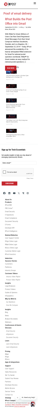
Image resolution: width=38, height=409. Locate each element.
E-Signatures (9, 215)
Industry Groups (10, 270)
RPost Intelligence (11, 231)
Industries (8, 258)
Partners (8, 382)
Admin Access (10, 388)
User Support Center (12, 238)
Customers (9, 264)
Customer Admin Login (12, 251)
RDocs (7, 359)
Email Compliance (11, 218)
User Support (9, 369)
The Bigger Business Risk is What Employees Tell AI (15, 135)
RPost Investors (10, 254)
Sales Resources (11, 372)
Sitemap (8, 398)
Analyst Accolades (11, 319)
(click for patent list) (19, 406)
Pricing (7, 351)
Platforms (8, 267)
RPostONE (8, 205)
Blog (22, 27)
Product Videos (10, 289)
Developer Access (11, 385)
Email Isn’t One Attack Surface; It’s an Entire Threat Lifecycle (16, 90)
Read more (10, 68)
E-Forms (8, 225)
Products (8, 202)
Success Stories (11, 261)
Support (8, 366)
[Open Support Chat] (33, 404)
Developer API (9, 228)
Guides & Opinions (11, 293)
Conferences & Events (13, 325)
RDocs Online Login (11, 248)
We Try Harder (10, 375)
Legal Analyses (10, 286)
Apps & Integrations (12, 362)
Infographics (9, 296)
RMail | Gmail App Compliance (20, 404)
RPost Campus (10, 401)
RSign (7, 357)
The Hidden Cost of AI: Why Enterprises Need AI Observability (17, 121)
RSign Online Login (11, 241)
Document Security (11, 221)
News (7, 316)
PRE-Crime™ (9, 208)
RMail (7, 354)
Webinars (8, 322)
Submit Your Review (11, 378)
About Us (8, 200)
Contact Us (9, 395)
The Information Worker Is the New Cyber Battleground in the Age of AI (17, 76)
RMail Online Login (11, 245)
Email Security (10, 212)
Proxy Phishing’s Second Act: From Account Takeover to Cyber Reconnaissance (15, 106)
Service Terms (10, 391)
